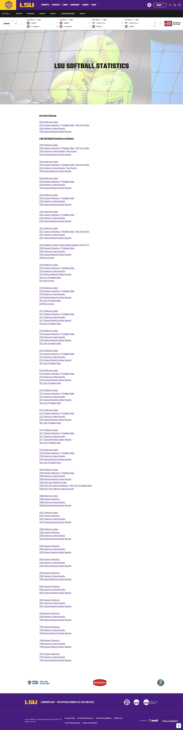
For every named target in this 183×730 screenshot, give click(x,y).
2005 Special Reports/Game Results (55, 552)
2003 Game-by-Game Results (52, 576)
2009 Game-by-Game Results (52, 476)
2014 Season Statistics (49, 374)
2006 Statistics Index (48, 529)
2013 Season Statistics (49, 393)
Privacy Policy (70, 718)
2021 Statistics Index (48, 228)
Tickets (56, 5)
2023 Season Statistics (49, 198)
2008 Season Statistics (49, 499)
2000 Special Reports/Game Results (55, 620)
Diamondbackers (68, 14)
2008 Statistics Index (48, 496)
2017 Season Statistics (49, 314)
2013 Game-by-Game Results (52, 397)
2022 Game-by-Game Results (52, 218)
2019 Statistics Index (48, 265)
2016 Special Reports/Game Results (55, 340)
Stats (52, 14)
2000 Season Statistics (49, 613)
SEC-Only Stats (82, 125)
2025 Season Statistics (49, 165)
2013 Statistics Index (48, 390)
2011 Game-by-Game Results (52, 436)
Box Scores (72, 151)
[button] (160, 23)
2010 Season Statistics (49, 453)
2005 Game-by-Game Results (52, 549)
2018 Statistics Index (48, 288)
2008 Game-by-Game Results (52, 502)
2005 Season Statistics (49, 546)
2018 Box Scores (46, 304)
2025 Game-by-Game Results (52, 168)
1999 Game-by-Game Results (52, 630)
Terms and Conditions (104, 718)
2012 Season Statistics (49, 413)
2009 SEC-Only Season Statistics (53, 485)
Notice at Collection (90, 723)
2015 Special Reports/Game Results (55, 360)
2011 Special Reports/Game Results (55, 439)
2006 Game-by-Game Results (52, 535)
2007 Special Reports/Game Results (55, 522)
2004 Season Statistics (49, 559)
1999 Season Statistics (49, 627)
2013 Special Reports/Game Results (55, 400)
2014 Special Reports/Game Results (55, 380)
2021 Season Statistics (49, 231)
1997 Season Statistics (49, 654)
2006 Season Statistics (49, 532)
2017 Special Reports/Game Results (55, 320)
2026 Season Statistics (49, 125)
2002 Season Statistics (49, 586)
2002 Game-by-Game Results (52, 589)
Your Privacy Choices (72, 723)
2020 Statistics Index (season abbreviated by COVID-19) (64, 245)
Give (94, 5)
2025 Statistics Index (48, 162)
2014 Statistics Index (48, 370)
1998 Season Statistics (49, 640)
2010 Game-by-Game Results (52, 456)
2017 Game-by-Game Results (52, 317)
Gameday (74, 5)
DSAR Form (118, 718)
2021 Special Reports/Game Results (55, 238)
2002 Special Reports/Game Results (55, 593)
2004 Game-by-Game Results (52, 562)
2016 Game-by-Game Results (52, 337)
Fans (65, 5)
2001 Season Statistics (49, 600)
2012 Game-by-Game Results (52, 416)
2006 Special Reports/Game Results (55, 539)
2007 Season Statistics (49, 516)
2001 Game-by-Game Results (52, 603)
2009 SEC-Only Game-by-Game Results (56, 489)
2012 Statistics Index (48, 410)
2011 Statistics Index (48, 430)
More (82, 14)
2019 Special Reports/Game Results (55, 274)
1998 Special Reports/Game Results (55, 647)
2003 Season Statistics (49, 573)
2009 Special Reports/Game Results (55, 479)
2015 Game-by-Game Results (52, 357)
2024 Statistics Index (48, 178)
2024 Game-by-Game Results (52, 185)
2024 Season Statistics (49, 181)
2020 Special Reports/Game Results (55, 254)
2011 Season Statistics (49, 433)
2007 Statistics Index (48, 512)
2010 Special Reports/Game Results (55, 459)
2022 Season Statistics (49, 215)
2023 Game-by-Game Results (52, 201)
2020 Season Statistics (49, 248)
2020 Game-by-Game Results (52, 251)
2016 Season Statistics (49, 334)
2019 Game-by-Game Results (52, 271)
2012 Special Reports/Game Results (55, 420)
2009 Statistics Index (48, 470)
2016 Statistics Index (48, 331)
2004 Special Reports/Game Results (55, 566)
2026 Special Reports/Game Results (55, 131)
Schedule (30, 14)
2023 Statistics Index (48, 195)
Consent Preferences (85, 718)
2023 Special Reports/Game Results (55, 204)
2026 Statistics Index (48, 122)
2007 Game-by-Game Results (52, 519)
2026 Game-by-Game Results (52, 128)
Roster (19, 14)
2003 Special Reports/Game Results (55, 579)
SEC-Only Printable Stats (50, 277)
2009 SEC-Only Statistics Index (53, 482)
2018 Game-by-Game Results (52, 294)
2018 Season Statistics (49, 291)
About (85, 5)
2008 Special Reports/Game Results (55, 505)
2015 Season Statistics (49, 354)
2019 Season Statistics (49, 268)
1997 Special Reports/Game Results (55, 660)
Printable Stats (67, 125)
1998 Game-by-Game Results (52, 644)
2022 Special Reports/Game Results (55, 221)
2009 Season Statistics (49, 473)
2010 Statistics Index (48, 450)
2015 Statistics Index (48, 350)
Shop (161, 5)
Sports (45, 5)
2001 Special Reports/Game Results (55, 606)
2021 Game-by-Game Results (52, 235)
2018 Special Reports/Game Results (55, 297)
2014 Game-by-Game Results (52, 377)
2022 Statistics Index (48, 212)
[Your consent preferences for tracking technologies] (178, 725)
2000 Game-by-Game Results (52, 616)
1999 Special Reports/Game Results (55, 633)
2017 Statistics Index (48, 311)
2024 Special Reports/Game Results (55, 188)
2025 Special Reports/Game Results (55, 171)
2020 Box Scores (46, 258)
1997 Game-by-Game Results (52, 657)
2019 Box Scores (46, 281)
